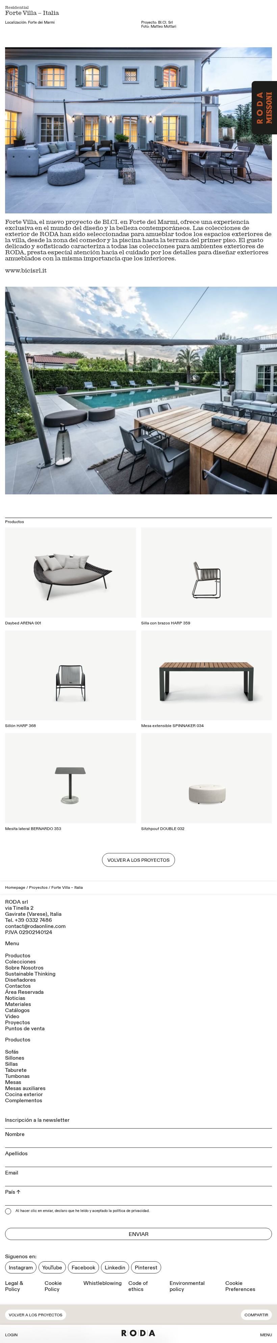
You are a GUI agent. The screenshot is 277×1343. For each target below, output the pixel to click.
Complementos (23, 1100)
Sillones (14, 1058)
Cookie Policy (53, 1286)
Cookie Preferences (240, 1286)
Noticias (15, 998)
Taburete (16, 1070)
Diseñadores (20, 980)
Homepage (15, 887)
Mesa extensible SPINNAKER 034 (172, 725)
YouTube (52, 1267)
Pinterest (146, 1267)
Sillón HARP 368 (20, 725)
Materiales (18, 1004)
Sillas (11, 1064)
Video (12, 1016)
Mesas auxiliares (25, 1088)
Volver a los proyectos (35, 1315)
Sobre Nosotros (24, 968)
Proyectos (38, 887)
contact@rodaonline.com (35, 926)
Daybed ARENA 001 (23, 623)
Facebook (83, 1267)
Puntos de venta (25, 1029)
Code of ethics (138, 1286)
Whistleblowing (102, 1283)
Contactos (18, 986)
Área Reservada (24, 992)
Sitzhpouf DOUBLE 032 (162, 828)
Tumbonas (17, 1076)
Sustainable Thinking (30, 974)
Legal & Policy (14, 1286)
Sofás (12, 1052)
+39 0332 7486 (33, 920)
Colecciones (20, 962)
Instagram (21, 1267)
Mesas (13, 1082)
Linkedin (115, 1267)
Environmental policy (187, 1286)
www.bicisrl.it (26, 270)
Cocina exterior (24, 1094)
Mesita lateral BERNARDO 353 (33, 828)
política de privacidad (131, 1211)
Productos (17, 956)
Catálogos (17, 1010)
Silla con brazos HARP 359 (165, 623)
